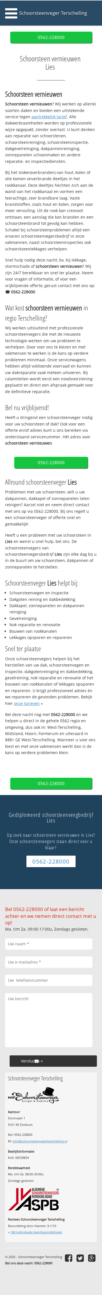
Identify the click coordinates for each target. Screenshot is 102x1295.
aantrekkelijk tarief (49, 116)
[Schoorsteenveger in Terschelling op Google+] (92, 1258)
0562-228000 (51, 37)
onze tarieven (27, 703)
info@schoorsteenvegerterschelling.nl (39, 1141)
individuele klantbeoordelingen (36, 1232)
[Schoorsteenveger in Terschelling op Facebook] (69, 1258)
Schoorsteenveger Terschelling (53, 13)
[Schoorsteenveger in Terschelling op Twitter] (80, 1258)
